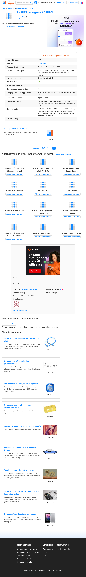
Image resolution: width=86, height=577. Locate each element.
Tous (4, 8)
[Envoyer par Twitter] (50, 148)
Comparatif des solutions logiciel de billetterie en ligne (19, 406)
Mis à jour (16, 296)
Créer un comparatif (35, 3)
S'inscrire (60, 2)
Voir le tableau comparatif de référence (18, 24)
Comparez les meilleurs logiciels (28, 552)
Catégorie (16, 289)
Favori (18, 17)
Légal (45, 552)
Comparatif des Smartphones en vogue (21, 514)
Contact (45, 555)
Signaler (36, 148)
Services (11, 8)
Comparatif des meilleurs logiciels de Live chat (21, 340)
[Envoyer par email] (43, 148)
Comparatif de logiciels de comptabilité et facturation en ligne (21, 493)
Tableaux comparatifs (24, 555)
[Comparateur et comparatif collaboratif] (8, 2)
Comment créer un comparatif (27, 549)
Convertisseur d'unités (24, 559)
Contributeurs (18, 299)
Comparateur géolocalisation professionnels (16, 362)
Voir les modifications (20, 310)
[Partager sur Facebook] (46, 148)
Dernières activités (63, 549)
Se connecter (72, 2)
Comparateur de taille (46, 3)
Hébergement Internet (25, 8)
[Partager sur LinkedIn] (53, 148)
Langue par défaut (52, 289)
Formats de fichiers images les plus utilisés (22, 426)
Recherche (31, 3)
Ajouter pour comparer (63, 154)
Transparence (48, 549)
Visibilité (16, 293)
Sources (16, 283)
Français (82, 3)
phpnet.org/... (43, 63)
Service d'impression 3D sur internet (19, 470)
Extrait (15, 277)
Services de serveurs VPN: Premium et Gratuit (20, 449)
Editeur (47, 293)
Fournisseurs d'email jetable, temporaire (21, 384)
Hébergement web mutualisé (13, 26)
